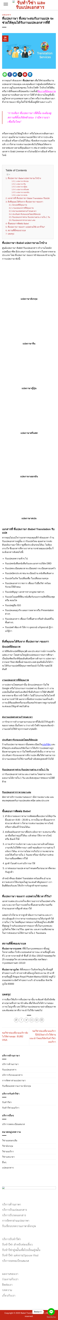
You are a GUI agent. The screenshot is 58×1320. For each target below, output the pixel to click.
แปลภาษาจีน (21, 184)
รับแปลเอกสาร (9, 1069)
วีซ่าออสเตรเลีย (9, 1140)
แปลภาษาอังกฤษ (22, 181)
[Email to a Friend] (20, 74)
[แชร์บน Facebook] (9, 74)
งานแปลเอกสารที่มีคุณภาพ (23, 208)
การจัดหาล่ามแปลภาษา (14, 1080)
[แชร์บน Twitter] (15, 74)
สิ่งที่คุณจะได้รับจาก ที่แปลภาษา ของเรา (25, 202)
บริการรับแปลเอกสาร (14, 1209)
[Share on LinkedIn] (30, 74)
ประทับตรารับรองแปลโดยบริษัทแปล (26, 214)
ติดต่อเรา (7, 1284)
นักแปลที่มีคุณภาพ (19, 205)
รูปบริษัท (46, 744)
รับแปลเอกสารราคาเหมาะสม (23, 220)
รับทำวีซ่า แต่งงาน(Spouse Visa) (20, 1255)
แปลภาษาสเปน (21, 195)
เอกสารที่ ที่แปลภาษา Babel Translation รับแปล (29, 198)
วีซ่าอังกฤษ (7, 1146)
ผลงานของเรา (10, 1273)
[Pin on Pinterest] (25, 74)
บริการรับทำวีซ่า (11, 1239)
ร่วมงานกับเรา (10, 1279)
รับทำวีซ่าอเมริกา (10, 1108)
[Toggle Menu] (6, 5)
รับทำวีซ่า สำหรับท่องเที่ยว (17, 1244)
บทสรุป (11, 234)
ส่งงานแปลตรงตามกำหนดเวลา (24, 211)
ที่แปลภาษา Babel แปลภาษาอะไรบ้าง (24, 178)
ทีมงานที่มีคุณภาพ (47, 91)
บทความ (7, 1290)
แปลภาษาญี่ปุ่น (21, 187)
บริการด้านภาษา (10, 1064)
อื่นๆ (4, 1162)
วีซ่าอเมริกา (8, 1151)
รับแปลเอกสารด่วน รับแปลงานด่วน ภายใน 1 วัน (31, 217)
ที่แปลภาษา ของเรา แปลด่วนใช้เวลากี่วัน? (26, 227)
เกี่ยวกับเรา (8, 1295)
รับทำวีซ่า (7, 1102)
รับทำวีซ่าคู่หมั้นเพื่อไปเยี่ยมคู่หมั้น (21, 1250)
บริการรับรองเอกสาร (12, 1075)
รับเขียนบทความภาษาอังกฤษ (16, 1086)
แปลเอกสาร (8, 1167)
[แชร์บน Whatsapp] (4, 74)
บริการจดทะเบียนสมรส (13, 1124)
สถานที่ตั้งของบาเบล (17, 230)
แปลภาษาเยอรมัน (22, 192)
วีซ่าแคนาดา (8, 1157)
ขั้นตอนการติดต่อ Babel (18, 223)
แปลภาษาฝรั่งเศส (22, 189)
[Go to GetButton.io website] (51, 1317)
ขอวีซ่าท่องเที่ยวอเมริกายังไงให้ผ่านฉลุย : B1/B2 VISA (15, 1036)
